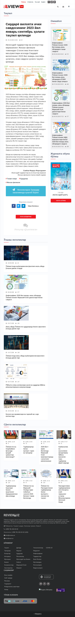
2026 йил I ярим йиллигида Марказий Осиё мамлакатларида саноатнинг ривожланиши (46, 454)
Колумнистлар (8, 565)
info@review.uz (10, 535)
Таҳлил (6, 548)
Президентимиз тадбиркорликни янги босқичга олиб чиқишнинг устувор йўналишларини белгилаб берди (63, 494)
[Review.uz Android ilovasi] (46, 577)
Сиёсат (18, 562)
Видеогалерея (37, 568)
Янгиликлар (20, 556)
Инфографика (37, 553)
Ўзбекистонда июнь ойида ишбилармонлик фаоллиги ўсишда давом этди (25, 357)
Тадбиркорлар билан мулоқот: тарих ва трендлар (28, 450)
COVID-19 (49, 548)
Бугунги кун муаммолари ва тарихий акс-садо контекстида (22, 415)
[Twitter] (54, 2)
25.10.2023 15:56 (12, 40)
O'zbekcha (30, 2)
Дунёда (18, 548)
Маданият (36, 550)
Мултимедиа (37, 562)
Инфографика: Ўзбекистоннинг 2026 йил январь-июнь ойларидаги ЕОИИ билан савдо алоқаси (59, 77)
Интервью (7, 556)
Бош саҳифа (8, 575)
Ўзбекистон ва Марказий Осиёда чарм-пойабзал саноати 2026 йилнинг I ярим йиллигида (28, 492)
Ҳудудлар (24, 178)
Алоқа (6, 589)
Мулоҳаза (7, 559)
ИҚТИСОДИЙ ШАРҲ (60, 195)
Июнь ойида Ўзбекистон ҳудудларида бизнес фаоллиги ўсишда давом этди (26, 328)
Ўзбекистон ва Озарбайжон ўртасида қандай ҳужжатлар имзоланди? (11, 452)
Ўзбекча (23, 2)
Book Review (37, 559)
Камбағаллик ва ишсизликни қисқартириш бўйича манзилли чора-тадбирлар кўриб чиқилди (63, 455)
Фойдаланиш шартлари (11, 586)
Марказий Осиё (21, 565)
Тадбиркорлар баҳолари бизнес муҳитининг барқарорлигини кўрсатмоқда (11, 491)
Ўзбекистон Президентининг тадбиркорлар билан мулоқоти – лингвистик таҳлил (46, 492)
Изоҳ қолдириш (25, 216)
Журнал (18, 550)
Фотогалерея (37, 565)
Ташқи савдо (12, 178)
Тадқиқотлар (37, 556)
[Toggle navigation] (68, 6)
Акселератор (8, 568)
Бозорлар (7, 553)
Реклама (7, 581)
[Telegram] (51, 2)
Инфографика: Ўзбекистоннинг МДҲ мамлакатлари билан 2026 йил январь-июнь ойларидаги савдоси (60, 139)
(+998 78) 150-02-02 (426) (20, 532)
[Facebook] (49, 2)
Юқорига (38, 614)
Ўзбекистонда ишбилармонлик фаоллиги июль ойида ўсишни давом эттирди (25, 267)
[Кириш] (63, 6)
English (43, 2)
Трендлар (7, 550)
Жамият (19, 568)
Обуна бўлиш (61, 200)
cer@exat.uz (9, 538)
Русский (37, 2)
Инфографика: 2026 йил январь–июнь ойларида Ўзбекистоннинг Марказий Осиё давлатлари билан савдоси (24, 297)
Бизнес (6, 562)
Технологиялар (38, 548)
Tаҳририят (7, 584)
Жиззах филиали (13, 182)
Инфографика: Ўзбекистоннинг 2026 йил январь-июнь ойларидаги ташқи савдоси (59, 47)
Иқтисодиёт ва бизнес (23, 559)
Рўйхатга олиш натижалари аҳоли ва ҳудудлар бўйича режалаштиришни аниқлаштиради (25, 386)
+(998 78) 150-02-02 (11, 529)
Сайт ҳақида (8, 578)
